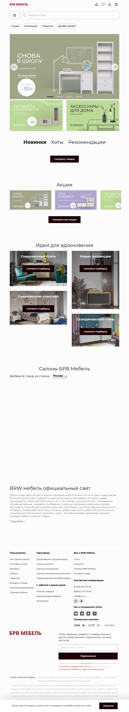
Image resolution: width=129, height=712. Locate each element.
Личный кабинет (19, 592)
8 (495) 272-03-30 (82, 586)
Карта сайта (110, 677)
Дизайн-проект (67, 26)
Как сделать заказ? (20, 559)
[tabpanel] (64, 67)
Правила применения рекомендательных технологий (64, 681)
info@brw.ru (80, 596)
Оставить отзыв (82, 573)
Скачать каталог (45, 564)
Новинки (47, 26)
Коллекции (30, 26)
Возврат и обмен (19, 583)
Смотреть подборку (38, 268)
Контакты (79, 564)
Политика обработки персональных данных (60, 677)
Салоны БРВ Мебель (85, 568)
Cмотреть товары (64, 159)
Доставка (15, 568)
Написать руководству (22, 587)
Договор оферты (93, 677)
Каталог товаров (45, 591)
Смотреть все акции (64, 219)
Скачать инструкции (47, 568)
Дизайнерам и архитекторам (52, 559)
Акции (15, 26)
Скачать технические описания (53, 573)
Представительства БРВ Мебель (53, 578)
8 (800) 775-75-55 (82, 591)
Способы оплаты (18, 564)
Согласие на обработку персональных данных (81, 669)
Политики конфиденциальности (75, 666)
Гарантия (15, 578)
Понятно (108, 705)
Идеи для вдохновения (48, 596)
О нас (77, 559)
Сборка (14, 573)
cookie (88, 705)
